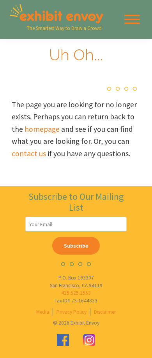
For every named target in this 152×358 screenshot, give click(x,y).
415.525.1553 (76, 293)
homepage (42, 129)
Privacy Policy (72, 312)
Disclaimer (105, 312)
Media (42, 312)
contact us (29, 153)
